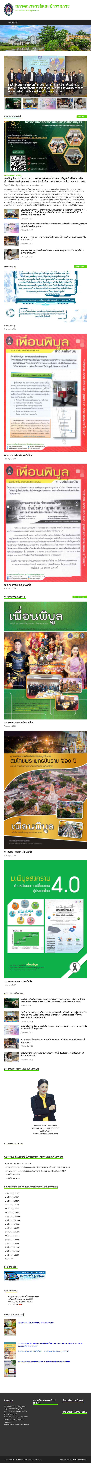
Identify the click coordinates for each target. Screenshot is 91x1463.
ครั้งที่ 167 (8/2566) (12, 1228)
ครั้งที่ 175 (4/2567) (12, 1197)
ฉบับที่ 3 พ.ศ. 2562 (13, 1178)
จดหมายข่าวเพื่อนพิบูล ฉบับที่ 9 (17, 585)
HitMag (83, 1459)
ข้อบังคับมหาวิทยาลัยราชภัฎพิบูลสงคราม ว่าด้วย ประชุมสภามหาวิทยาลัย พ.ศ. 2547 (35, 1171)
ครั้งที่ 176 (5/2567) (12, 1193)
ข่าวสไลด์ (18, 175)
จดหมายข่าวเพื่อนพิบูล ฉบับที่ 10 (18, 455)
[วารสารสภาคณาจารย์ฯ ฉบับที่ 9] (45, 849)
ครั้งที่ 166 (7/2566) (12, 1232)
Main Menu (13, 22)
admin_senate (23, 185)
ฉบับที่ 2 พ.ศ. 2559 (13, 1174)
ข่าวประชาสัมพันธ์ (9, 175)
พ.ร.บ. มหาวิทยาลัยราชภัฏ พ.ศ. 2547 (18, 1163)
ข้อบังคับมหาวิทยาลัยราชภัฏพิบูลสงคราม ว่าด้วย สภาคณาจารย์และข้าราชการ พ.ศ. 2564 (37, 1167)
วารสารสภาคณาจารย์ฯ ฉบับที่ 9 (18, 852)
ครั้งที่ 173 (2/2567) (12, 1205)
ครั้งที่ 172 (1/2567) (12, 1209)
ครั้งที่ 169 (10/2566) (12, 1220)
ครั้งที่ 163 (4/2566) (12, 1243)
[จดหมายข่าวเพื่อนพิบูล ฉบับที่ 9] (45, 582)
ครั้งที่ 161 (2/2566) (12, 1251)
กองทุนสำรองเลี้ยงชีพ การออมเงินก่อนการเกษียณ (36, 1323)
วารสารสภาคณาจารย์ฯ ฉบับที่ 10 (18, 723)
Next (82, 76)
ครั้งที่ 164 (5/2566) (12, 1239)
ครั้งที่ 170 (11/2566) (12, 1216)
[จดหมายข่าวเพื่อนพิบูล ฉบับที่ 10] (45, 453)
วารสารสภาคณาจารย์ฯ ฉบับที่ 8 (18, 981)
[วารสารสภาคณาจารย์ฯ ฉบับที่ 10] (45, 720)
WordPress (73, 1459)
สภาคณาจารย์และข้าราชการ (42, 6)
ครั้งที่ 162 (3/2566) (12, 1247)
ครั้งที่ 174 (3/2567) (12, 1201)
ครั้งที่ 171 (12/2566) (12, 1213)
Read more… (10, 1259)
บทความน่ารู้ (9, 325)
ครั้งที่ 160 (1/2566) (12, 1255)
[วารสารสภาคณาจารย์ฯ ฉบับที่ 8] (45, 979)
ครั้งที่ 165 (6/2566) (12, 1236)
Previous (9, 76)
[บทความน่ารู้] (45, 323)
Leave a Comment (36, 185)
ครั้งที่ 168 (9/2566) (12, 1224)
